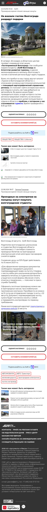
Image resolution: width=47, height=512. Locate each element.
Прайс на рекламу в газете (25, 430)
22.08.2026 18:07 (7, 190)
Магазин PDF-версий (11, 436)
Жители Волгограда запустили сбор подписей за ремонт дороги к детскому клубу (26, 406)
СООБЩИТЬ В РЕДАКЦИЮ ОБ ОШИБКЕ (18, 442)
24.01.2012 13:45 (6, 9)
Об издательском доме (13, 433)
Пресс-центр (31, 433)
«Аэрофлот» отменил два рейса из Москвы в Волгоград (24, 170)
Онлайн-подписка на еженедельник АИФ (21, 439)
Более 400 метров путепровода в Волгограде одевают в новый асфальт (26, 392)
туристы (19, 103)
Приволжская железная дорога (14, 237)
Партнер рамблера (20, 501)
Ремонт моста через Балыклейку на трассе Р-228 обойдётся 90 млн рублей (27, 399)
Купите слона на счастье (18, 163)
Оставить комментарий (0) (23, 123)
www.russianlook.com (14, 57)
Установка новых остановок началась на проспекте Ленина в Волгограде (22, 327)
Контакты (6, 430)
